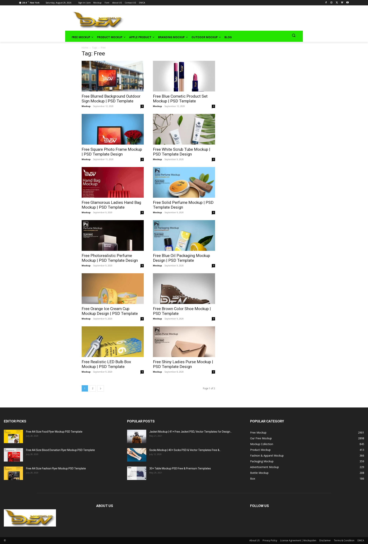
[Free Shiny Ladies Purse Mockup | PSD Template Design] (184, 341)
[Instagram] (331, 3)
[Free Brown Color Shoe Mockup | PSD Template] (184, 288)
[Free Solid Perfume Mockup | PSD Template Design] (184, 182)
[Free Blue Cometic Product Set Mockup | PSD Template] (184, 76)
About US (254, 540)
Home (85, 47)
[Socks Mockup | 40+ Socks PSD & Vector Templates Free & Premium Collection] (136, 455)
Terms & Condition (344, 540)
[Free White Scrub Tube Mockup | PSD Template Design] (184, 129)
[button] (293, 35)
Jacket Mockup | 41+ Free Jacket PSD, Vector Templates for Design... (190, 431)
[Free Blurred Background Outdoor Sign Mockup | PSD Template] (113, 76)
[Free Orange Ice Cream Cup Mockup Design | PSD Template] (113, 288)
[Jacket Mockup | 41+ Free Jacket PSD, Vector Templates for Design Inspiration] (136, 436)
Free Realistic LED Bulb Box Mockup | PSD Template (106, 364)
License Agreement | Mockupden (298, 540)
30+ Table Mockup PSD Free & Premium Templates (180, 468)
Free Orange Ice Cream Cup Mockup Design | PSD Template (110, 311)
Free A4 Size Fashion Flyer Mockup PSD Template (56, 468)
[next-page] (100, 388)
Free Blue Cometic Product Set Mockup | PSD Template (180, 98)
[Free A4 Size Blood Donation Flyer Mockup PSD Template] (13, 455)
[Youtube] (347, 3)
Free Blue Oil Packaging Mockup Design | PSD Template (181, 258)
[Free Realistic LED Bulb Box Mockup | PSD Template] (113, 341)
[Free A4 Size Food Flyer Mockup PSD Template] (13, 436)
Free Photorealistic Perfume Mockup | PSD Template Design (110, 258)
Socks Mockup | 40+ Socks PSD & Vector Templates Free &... (185, 450)
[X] (337, 3)
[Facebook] (326, 3)
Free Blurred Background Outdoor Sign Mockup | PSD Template (111, 98)
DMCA (360, 540)
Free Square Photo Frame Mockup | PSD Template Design (112, 151)
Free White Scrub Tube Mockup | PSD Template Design (181, 151)
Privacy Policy (270, 540)
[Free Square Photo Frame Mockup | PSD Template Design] (113, 129)
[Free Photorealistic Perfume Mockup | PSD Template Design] (113, 235)
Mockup (86, 106)
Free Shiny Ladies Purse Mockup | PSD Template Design (183, 364)
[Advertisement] (208, 19)
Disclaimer (325, 540)
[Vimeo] (342, 3)
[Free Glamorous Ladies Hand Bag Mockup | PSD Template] (113, 182)
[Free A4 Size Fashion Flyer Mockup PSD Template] (13, 473)
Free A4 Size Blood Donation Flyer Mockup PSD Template (60, 450)
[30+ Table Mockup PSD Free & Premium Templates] (136, 473)
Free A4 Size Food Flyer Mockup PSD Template (54, 431)
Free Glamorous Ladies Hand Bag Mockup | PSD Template (111, 205)
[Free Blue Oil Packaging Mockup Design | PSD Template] (184, 235)
